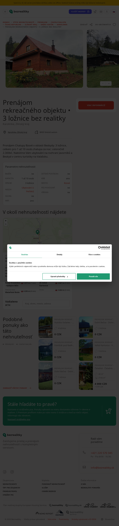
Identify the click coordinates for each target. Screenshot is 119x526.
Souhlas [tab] (24, 254)
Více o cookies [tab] (94, 254)
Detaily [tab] (59, 254)
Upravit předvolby (58, 276)
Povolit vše (93, 276)
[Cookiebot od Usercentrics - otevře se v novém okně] (100, 247)
